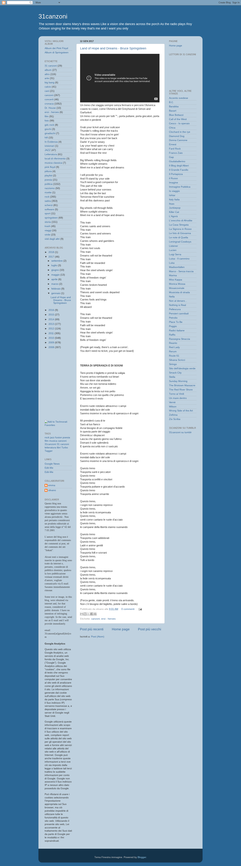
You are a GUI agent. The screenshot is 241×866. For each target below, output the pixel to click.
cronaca (49, 103)
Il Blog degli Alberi (179, 165)
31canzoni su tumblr (180, 432)
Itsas (171, 203)
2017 (52, 256)
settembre (57, 260)
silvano (52, 490)
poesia (48, 179)
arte (47, 78)
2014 (52, 319)
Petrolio (173, 317)
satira (48, 201)
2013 (52, 324)
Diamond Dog (176, 136)
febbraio (56, 288)
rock (47, 196)
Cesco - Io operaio (179, 123)
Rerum (173, 351)
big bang (49, 82)
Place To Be (175, 322)
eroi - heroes (108, 618)
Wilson (172, 406)
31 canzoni (51, 65)
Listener (173, 246)
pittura (48, 171)
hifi (46, 137)
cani (47, 91)
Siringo (173, 364)
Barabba (174, 106)
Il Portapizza (176, 174)
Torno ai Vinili (176, 394)
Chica (172, 127)
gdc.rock (49, 125)
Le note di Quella (178, 237)
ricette (48, 192)
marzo (55, 284)
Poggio (173, 326)
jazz (52, 437)
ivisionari (49, 146)
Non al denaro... (178, 301)
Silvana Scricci (177, 360)
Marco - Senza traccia (181, 271)
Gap (171, 157)
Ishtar (172, 195)
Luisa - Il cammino (179, 258)
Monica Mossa (177, 284)
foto (47, 120)
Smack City (175, 372)
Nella (172, 296)
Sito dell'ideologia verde (182, 368)
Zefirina (173, 415)
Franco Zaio (176, 153)
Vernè (172, 402)
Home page (121, 629)
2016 (52, 310)
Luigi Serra (175, 254)
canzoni (95, 618)
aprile (54, 279)
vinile (47, 234)
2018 (52, 252)
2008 (52, 347)
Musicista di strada (179, 292)
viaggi (48, 230)
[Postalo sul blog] (85, 614)
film (47, 116)
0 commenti (127, 609)
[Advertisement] (60, 368)
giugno (55, 270)
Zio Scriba (174, 419)
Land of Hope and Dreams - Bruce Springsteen (113, 48)
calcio (48, 86)
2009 (52, 342)
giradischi (50, 133)
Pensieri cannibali (179, 313)
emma (51, 485)
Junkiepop (174, 208)
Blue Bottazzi (176, 115)
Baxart (172, 110)
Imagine (173, 182)
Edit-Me (49, 468)
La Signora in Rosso (180, 229)
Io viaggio (174, 191)
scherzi (49, 205)
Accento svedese (178, 98)
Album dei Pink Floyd (56, 48)
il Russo (173, 178)
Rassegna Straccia (179, 339)
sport (47, 213)
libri (59, 447)
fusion (58, 437)
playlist (48, 175)
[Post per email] (139, 609)
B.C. (171, 102)
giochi (48, 129)
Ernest (172, 144)
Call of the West (178, 119)
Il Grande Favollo (178, 170)
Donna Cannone (178, 140)
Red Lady (174, 347)
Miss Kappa (175, 279)
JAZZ (48, 150)
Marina (173, 275)
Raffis (172, 334)
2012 (52, 328)
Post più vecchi (149, 629)
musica (53, 441)
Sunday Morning (178, 381)
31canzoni (52, 16)
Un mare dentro (178, 398)
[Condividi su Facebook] (92, 614)
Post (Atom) (97, 636)
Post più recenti (91, 629)
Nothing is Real (177, 305)
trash (47, 226)
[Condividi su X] (88, 614)
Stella (172, 377)
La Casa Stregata (179, 224)
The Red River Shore (181, 389)
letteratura (50, 447)
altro (47, 74)
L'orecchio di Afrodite (180, 220)
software (49, 209)
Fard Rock (175, 148)
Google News (52, 463)
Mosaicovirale (176, 288)
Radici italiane (177, 330)
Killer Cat (174, 212)
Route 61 (174, 355)
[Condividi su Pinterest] (95, 614)
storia (48, 222)
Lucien (172, 250)
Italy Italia (174, 199)
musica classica (53, 163)
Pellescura (175, 309)
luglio (54, 265)
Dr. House (50, 108)
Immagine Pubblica (179, 187)
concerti (49, 99)
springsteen (51, 217)
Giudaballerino (177, 161)
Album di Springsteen (56, 52)
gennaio (56, 293)
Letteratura (51, 154)
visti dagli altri (52, 239)
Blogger (142, 857)
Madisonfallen (177, 267)
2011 (52, 333)
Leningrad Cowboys (180, 241)
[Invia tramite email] (81, 614)
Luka (171, 263)
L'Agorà (173, 216)
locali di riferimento (55, 158)
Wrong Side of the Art (181, 410)
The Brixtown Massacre (182, 385)
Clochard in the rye (179, 132)
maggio (55, 274)
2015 (52, 314)
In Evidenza (51, 142)
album (48, 70)
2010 (52, 338)
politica (48, 184)
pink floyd (50, 167)
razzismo (50, 188)
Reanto (173, 343)
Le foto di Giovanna (180, 233)
